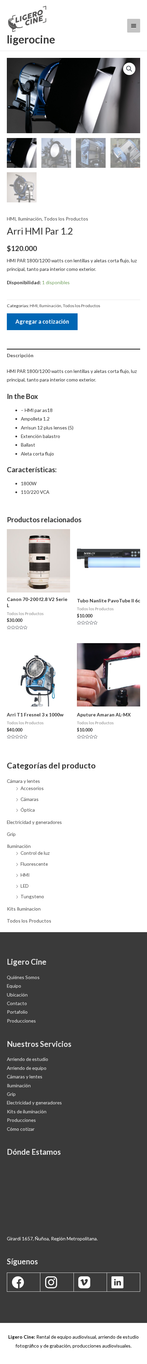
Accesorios (32, 788)
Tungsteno (32, 896)
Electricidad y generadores (34, 822)
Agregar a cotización (42, 321)
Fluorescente (34, 864)
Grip (11, 834)
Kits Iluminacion (24, 909)
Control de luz (35, 853)
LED (25, 886)
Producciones (21, 1120)
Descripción (20, 355)
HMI (25, 875)
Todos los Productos (29, 921)
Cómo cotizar (21, 1129)
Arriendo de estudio (27, 1059)
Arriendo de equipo (26, 1068)
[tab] (73, 355)
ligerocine (31, 39)
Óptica (28, 810)
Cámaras (30, 799)
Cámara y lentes (23, 781)
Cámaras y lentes (24, 1076)
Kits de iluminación (26, 1111)
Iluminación (19, 846)
